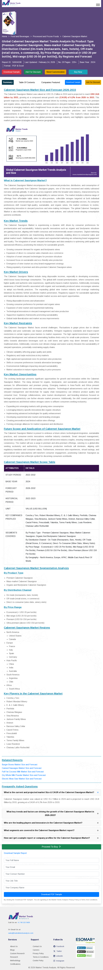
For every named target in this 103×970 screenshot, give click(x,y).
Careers (36, 950)
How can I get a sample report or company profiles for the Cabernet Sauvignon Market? (47, 838)
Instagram (60, 961)
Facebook (60, 946)
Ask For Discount (33, 72)
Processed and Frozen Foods (46, 36)
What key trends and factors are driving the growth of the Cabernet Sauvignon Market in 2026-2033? (50, 813)
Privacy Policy (38, 953)
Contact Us (37, 946)
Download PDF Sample (51, 894)
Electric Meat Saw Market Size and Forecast (22, 779)
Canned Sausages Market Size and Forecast (22, 768)
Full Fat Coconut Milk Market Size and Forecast (23, 772)
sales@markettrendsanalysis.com (20, 933)
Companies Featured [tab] (50, 82)
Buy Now (78, 72)
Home (4, 36)
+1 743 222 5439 (24, 922)
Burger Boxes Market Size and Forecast (19, 764)
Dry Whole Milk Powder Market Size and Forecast (24, 775)
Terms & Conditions (41, 957)
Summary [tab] (7, 82)
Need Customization (55, 72)
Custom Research (17, 953)
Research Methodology (15, 959)
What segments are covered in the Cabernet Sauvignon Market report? (39, 830)
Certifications (15, 964)
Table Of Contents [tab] (27, 82)
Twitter (59, 951)
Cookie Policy (38, 961)
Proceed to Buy (50, 846)
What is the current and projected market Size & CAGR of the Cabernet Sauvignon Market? (49, 792)
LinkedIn (59, 956)
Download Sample (12, 72)
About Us (14, 946)
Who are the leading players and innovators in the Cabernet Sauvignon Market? (43, 823)
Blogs (12, 950)
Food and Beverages (20, 36)
